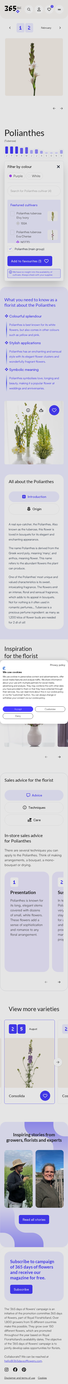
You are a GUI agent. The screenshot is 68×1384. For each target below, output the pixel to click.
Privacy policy (57, 664)
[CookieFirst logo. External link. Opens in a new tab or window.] (4, 668)
